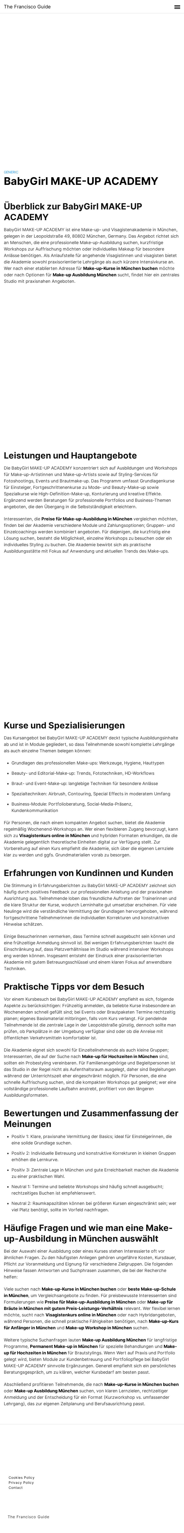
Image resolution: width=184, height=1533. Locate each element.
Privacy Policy (21, 1482)
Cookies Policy (22, 1477)
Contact (16, 1487)
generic (11, 172)
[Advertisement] (92, 87)
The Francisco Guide (27, 6)
